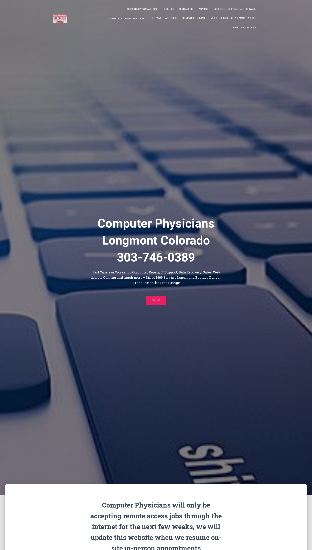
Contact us (185, 9)
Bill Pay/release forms (164, 18)
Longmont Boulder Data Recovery (125, 18)
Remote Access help (244, 27)
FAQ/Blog (203, 9)
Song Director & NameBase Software (235, 9)
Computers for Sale (193, 18)
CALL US (156, 300)
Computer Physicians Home (142, 9)
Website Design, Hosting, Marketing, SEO (233, 18)
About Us (168, 9)
